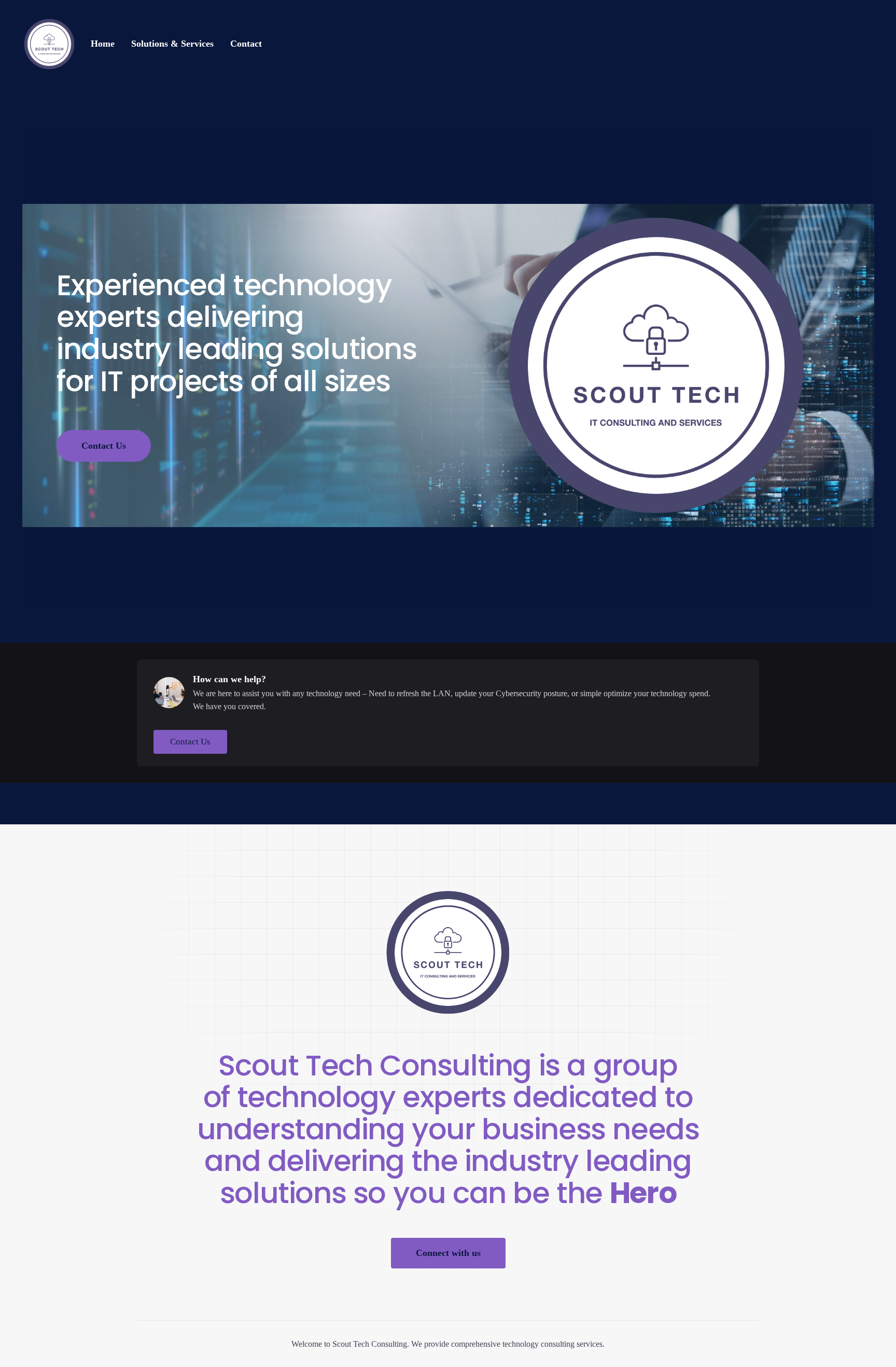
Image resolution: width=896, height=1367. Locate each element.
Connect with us (448, 1253)
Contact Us (103, 445)
